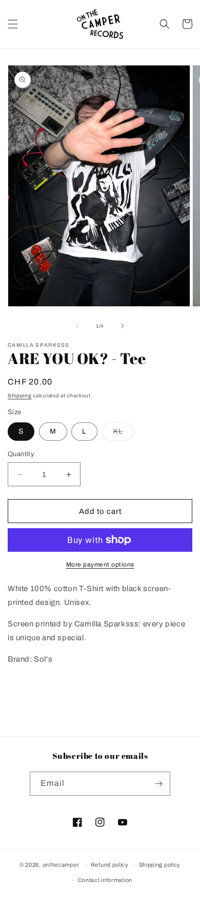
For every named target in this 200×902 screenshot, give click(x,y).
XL (123, 434)
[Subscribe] (158, 784)
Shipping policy (160, 865)
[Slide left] (77, 325)
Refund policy (110, 865)
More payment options (100, 564)
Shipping (20, 395)
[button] (13, 24)
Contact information (105, 880)
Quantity (21, 454)
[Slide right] (122, 325)
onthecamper (61, 864)
